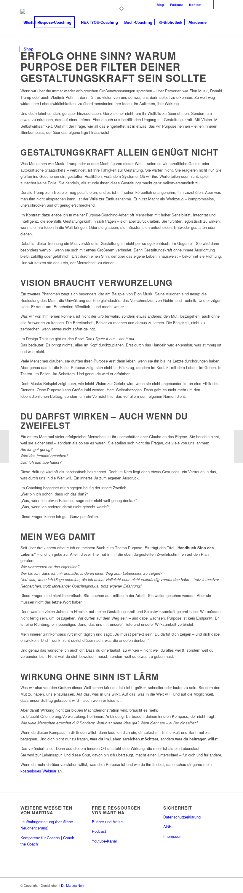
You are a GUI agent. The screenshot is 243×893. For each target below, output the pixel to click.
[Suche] (41, 49)
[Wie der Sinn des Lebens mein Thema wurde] (238, 446)
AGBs (168, 826)
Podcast (176, 4)
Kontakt (195, 4)
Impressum (173, 836)
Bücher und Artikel (108, 821)
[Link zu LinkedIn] (209, 4)
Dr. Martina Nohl (72, 885)
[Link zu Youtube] (218, 4)
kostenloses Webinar (38, 771)
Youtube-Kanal (104, 841)
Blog (160, 4)
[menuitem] (160, 4)
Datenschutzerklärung (182, 817)
